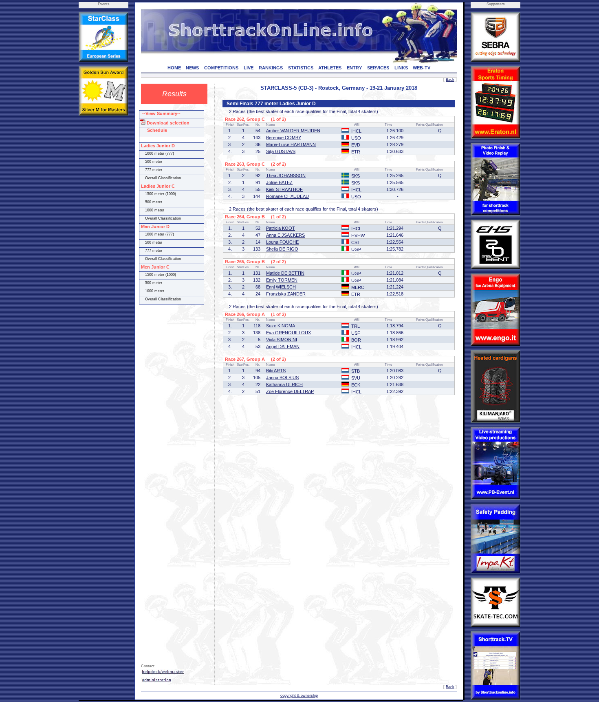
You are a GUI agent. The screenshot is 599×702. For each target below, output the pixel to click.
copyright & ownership (299, 695)
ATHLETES (329, 67)
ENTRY (354, 67)
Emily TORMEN (281, 280)
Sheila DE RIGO (282, 249)
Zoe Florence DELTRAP (290, 391)
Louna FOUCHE (282, 242)
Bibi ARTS (276, 370)
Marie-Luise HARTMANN (291, 144)
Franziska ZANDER (286, 293)
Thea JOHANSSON (286, 175)
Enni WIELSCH (281, 286)
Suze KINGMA (280, 325)
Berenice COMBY (283, 137)
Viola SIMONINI (281, 339)
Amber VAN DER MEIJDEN (293, 130)
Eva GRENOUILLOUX (288, 332)
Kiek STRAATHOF (284, 189)
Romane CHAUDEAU (287, 196)
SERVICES (378, 67)
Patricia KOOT (280, 228)
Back (450, 80)
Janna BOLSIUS (282, 377)
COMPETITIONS (221, 67)
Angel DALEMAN (283, 346)
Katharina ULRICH (284, 384)
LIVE (248, 67)
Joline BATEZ (279, 182)
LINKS (401, 67)
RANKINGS (271, 67)
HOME (174, 67)
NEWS (192, 67)
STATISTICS (300, 67)
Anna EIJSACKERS (285, 235)
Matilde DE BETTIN (285, 273)
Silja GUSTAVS (280, 151)
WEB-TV (421, 67)
